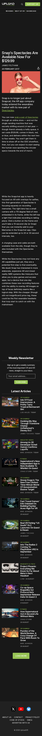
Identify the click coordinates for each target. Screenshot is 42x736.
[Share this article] (38, 68)
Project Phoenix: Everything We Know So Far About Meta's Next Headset (29, 571)
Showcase (31, 11)
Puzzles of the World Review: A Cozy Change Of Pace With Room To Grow (29, 636)
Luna (22, 579)
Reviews (9, 11)
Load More (21, 656)
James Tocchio (27, 434)
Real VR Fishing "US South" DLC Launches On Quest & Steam (30, 526)
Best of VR (20, 11)
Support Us (32, 4)
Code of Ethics (17, 720)
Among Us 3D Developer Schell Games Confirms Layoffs (28, 446)
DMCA (29, 720)
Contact (18, 717)
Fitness (23, 459)
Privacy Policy (33, 717)
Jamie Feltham (10, 65)
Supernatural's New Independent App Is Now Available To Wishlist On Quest (30, 464)
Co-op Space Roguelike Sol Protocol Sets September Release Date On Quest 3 (30, 592)
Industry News (26, 440)
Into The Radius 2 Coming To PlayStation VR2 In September (29, 548)
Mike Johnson (26, 452)
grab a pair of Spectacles (26, 117)
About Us (6, 717)
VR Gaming (24, 397)
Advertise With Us (21, 723)
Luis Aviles (25, 412)
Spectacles (8, 110)
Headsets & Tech (27, 564)
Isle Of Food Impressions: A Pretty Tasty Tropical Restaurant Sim (30, 404)
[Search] (22, 4)
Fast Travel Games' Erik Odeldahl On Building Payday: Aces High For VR (30, 505)
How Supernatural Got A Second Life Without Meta (29, 613)
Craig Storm (26, 471)
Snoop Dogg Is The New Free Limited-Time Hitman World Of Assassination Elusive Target (29, 485)
